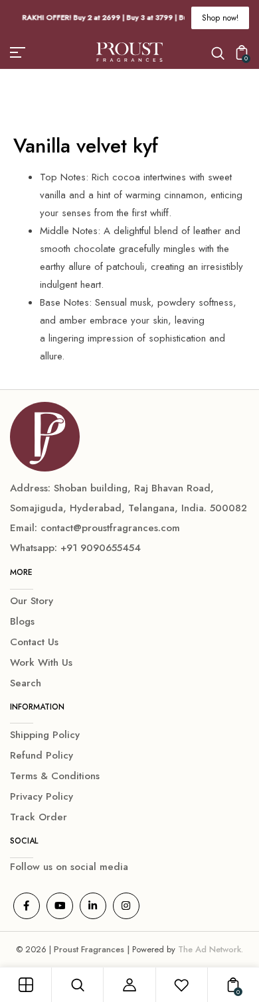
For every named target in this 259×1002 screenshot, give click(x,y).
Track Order (38, 817)
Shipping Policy (45, 734)
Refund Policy (41, 755)
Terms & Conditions (55, 776)
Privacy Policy (41, 796)
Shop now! (220, 18)
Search (25, 683)
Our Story (31, 601)
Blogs (22, 621)
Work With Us (41, 662)
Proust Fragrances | (93, 949)
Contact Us (34, 642)
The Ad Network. (210, 949)
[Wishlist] (181, 984)
